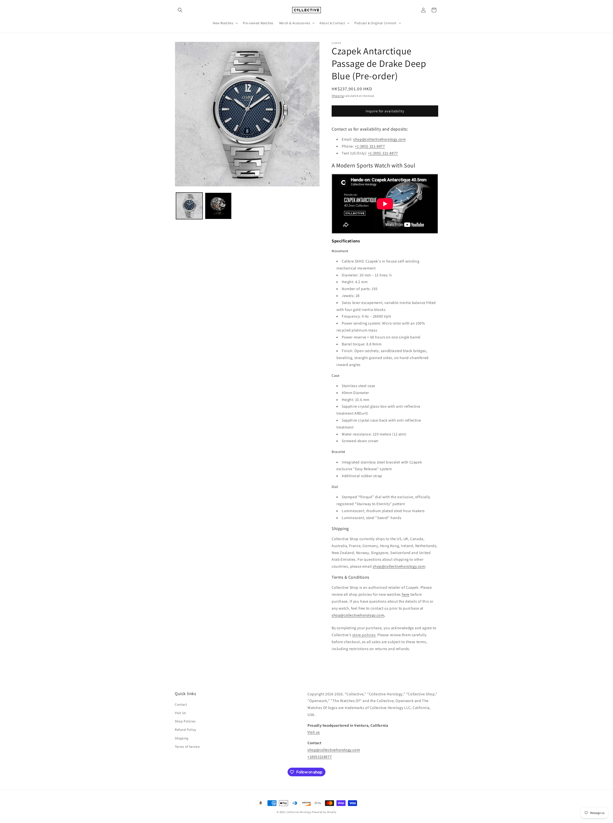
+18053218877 (319, 756)
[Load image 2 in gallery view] (218, 206)
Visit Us (180, 713)
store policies (363, 634)
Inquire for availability (385, 111)
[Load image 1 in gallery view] (189, 206)
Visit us (313, 732)
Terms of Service (187, 746)
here (405, 594)
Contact (181, 704)
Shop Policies (185, 721)
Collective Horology (298, 812)
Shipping (338, 95)
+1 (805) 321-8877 (383, 153)
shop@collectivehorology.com (379, 139)
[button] (180, 10)
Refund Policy (185, 729)
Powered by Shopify (324, 812)
